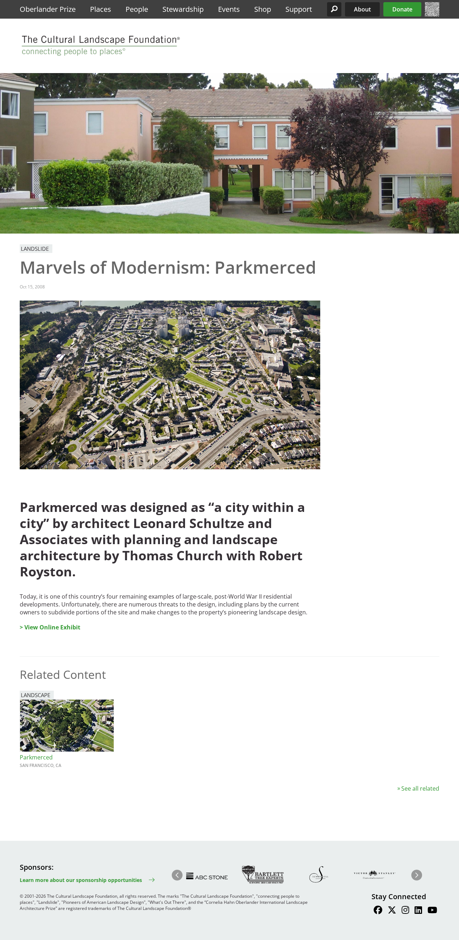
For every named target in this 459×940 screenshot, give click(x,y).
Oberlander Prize (48, 9)
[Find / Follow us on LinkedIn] (418, 911)
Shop (262, 9)
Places (100, 9)
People (137, 9)
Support (298, 9)
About (362, 9)
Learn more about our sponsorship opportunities (81, 880)
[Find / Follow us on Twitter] (392, 911)
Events (229, 9)
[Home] (432, 14)
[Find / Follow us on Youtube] (432, 911)
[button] (334, 9)
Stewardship (183, 9)
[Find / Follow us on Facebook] (378, 911)
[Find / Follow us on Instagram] (405, 911)
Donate (402, 9)
